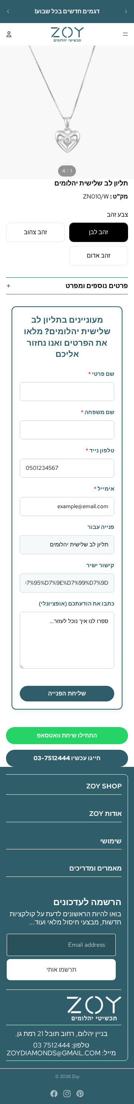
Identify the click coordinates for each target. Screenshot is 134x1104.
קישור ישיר (100, 565)
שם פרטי (101, 374)
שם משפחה (97, 412)
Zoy (75, 1076)
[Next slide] (126, 11)
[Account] (9, 34)
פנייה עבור (100, 527)
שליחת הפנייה (67, 693)
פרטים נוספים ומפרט (97, 285)
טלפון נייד (100, 450)
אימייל (104, 489)
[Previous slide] (8, 11)
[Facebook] (54, 1093)
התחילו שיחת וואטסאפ (67, 735)
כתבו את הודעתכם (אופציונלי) (76, 603)
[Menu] (125, 34)
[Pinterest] (80, 1093)
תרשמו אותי (61, 970)
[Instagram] (67, 1093)
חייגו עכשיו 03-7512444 (67, 758)
